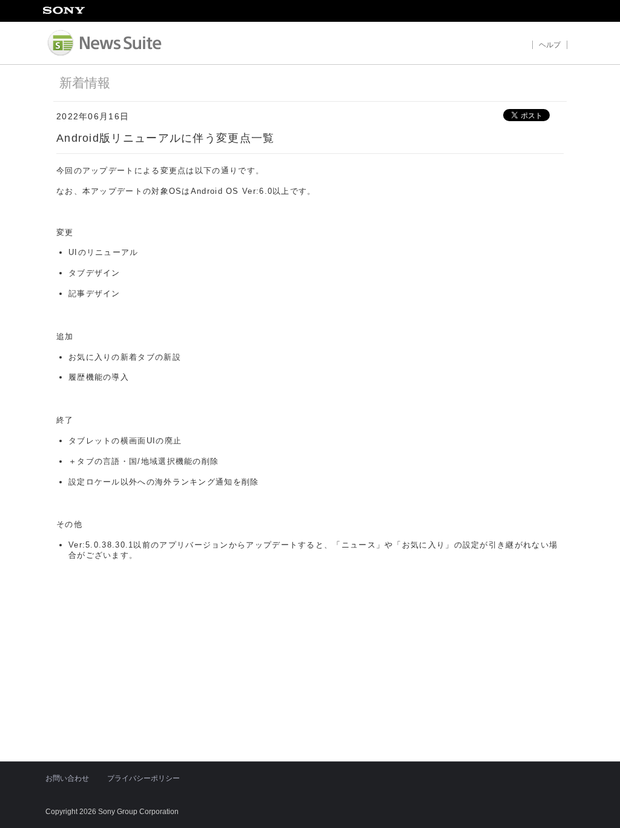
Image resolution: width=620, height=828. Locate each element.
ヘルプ (550, 44)
